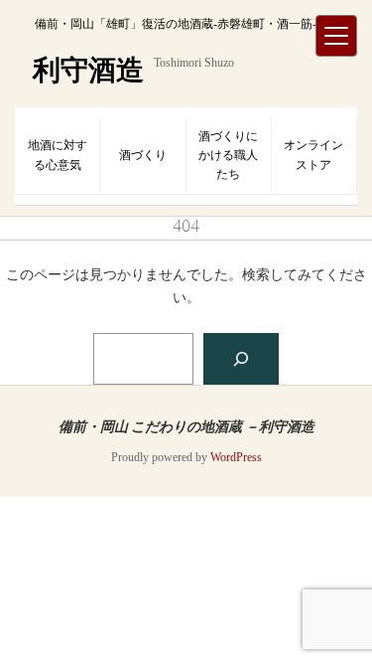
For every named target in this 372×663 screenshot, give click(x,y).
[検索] (241, 359)
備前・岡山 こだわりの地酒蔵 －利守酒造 (186, 425)
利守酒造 (88, 70)
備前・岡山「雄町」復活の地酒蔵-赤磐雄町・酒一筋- (175, 24)
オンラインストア (313, 154)
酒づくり (143, 155)
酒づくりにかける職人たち (228, 155)
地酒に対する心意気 (57, 154)
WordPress (236, 457)
